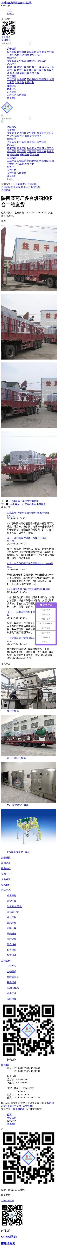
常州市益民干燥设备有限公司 (16, 2)
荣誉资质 (41, 51)
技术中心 (31, 61)
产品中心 (11, 64)
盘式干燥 (11, 70)
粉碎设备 (24, 73)
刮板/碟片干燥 (34, 67)
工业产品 (11, 79)
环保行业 (44, 79)
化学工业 (19, 82)
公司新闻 (11, 61)
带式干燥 (21, 70)
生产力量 (24, 55)
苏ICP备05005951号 (11, 1106)
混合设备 (14, 73)
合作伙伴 (21, 51)
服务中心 (11, 85)
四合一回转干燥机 (16, 758)
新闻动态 (11, 58)
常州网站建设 (20, 1109)
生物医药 (21, 79)
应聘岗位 (21, 95)
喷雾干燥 (11, 67)
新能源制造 (33, 79)
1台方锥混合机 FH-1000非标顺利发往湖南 (28, 589)
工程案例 (11, 76)
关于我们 (11, 130)
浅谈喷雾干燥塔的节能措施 (25, 501)
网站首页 (11, 127)
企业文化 (31, 51)
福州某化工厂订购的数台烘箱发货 (28, 504)
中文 (9, 10)
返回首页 (6, 40)
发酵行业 (29, 82)
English (10, 13)
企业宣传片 (36, 55)
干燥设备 (41, 70)
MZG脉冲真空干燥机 (18, 805)
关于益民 (11, 48)
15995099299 (7, 1200)
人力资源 (11, 92)
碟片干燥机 (13, 711)
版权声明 (49, 1103)
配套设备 (34, 73)
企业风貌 (14, 55)
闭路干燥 (31, 70)
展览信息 (41, 61)
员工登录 (6, 37)
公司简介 (11, 51)
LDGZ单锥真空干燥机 (18, 852)
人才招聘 (11, 95)
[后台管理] (27, 1106)
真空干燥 (21, 67)
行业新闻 (21, 61)
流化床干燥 (48, 67)
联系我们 (11, 98)
